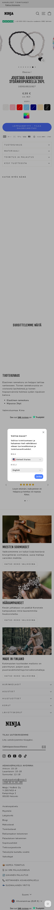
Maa (13, 454)
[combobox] (22, 459)
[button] (43, 432)
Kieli (14, 465)
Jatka (39, 476)
